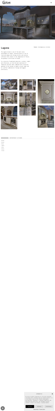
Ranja (2, 143)
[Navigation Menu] (51, 3)
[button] (52, 394)
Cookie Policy (36, 409)
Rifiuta (39, 406)
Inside (3, 150)
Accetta (30, 406)
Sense (2, 147)
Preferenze (48, 406)
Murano (3, 142)
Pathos (3, 148)
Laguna (3, 145)
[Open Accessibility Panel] (3, 408)
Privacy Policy (42, 409)
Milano (3, 140)
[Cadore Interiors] (6, 2)
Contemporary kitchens (12, 137)
